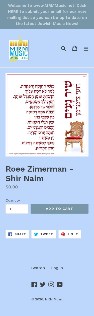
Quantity (13, 200)
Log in (57, 267)
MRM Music (54, 299)
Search (38, 267)
